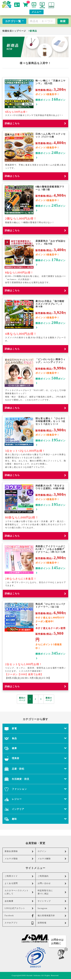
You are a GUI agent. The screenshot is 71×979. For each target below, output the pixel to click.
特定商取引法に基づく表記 (45, 892)
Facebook (9, 915)
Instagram (42, 908)
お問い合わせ (44, 883)
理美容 (15, 758)
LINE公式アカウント (15, 908)
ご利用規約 (43, 876)
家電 (14, 728)
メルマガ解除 (44, 858)
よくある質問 (11, 883)
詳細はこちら (12, 123)
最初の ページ (22, 699)
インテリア (17, 809)
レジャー (16, 799)
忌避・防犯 (17, 768)
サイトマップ (44, 901)
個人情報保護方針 (46, 915)
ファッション (19, 789)
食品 (14, 738)
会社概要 (9, 901)
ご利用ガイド (11, 876)
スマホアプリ (11, 923)
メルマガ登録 (11, 858)
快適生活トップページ (14, 31)
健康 (14, 748)
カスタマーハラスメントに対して (17, 892)
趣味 (14, 819)
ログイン (42, 851)
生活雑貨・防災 (20, 779)
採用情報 (42, 923)
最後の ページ (49, 699)
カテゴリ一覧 (13, 21)
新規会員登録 (11, 851)
